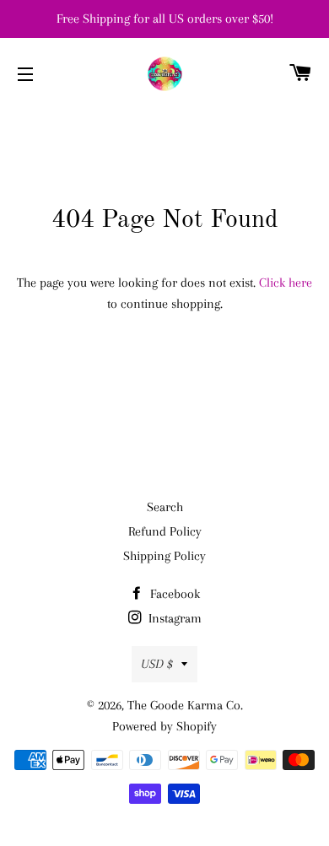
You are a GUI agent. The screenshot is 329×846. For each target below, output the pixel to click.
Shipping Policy (164, 555)
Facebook (173, 593)
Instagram (173, 618)
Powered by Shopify (164, 726)
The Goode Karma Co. (185, 705)
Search (165, 507)
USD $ (157, 663)
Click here (285, 282)
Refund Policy (165, 531)
